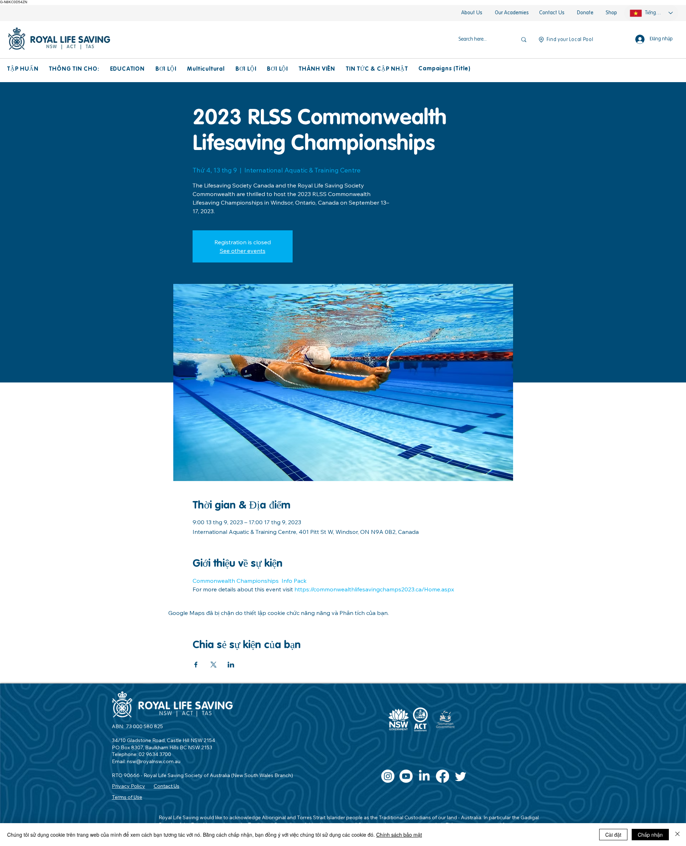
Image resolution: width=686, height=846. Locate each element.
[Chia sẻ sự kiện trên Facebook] (196, 664)
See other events (242, 250)
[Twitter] (460, 776)
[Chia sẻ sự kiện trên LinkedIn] (231, 664)
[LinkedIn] (424, 776)
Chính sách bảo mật (399, 834)
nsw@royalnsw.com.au (153, 761)
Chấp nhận (650, 834)
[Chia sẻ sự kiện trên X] (213, 664)
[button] (23, 69)
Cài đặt (613, 834)
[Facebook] (442, 776)
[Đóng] (677, 834)
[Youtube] (406, 776)
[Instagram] (387, 776)
